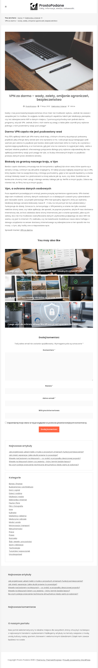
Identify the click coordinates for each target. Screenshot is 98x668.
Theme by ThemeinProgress (49, 660)
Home (20, 18)
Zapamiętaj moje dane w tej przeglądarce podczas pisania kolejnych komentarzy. (47, 423)
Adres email (49, 398)
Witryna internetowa (49, 410)
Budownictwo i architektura (21, 487)
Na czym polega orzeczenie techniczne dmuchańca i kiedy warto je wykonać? (44, 464)
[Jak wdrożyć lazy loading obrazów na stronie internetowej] (49, 288)
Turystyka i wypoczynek (19, 551)
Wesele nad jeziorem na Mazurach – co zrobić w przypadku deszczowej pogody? (45, 458)
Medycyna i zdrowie (17, 519)
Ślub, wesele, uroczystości (20, 541)
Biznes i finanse (15, 483)
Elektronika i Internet (32, 18)
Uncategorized (15, 554)
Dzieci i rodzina (15, 493)
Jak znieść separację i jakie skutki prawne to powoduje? (33, 455)
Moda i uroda (15, 522)
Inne (11, 509)
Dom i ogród (14, 490)
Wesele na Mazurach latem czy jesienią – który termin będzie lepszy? (40, 461)
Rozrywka (13, 538)
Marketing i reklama (17, 516)
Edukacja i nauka (16, 496)
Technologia (14, 548)
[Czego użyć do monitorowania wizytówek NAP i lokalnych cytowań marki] (49, 261)
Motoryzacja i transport (19, 525)
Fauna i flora (14, 503)
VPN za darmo (26, 230)
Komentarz (49, 350)
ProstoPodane (31, 106)
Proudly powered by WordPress (76, 660)
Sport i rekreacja (16, 544)
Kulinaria (12, 512)
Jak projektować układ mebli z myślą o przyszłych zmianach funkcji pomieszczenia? (46, 452)
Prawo (11, 535)
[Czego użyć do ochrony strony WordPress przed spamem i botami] (49, 315)
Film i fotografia (16, 506)
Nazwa (49, 386)
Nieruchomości (15, 528)
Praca (11, 532)
